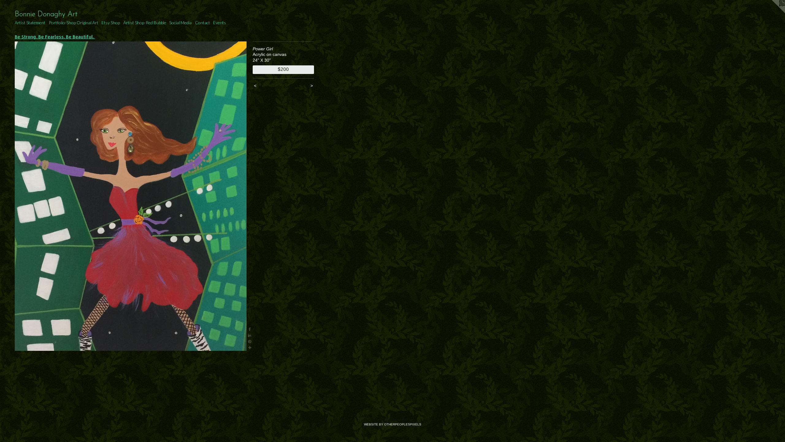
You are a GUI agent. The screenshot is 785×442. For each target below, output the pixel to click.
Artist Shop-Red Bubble (144, 22)
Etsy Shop (110, 22)
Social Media (180, 22)
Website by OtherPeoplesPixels (392, 424)
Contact (202, 22)
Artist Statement (30, 22)
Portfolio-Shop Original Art (73, 22)
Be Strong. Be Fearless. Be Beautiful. (55, 36)
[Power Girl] (131, 196)
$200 (283, 69)
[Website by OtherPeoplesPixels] (772, 12)
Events (219, 22)
